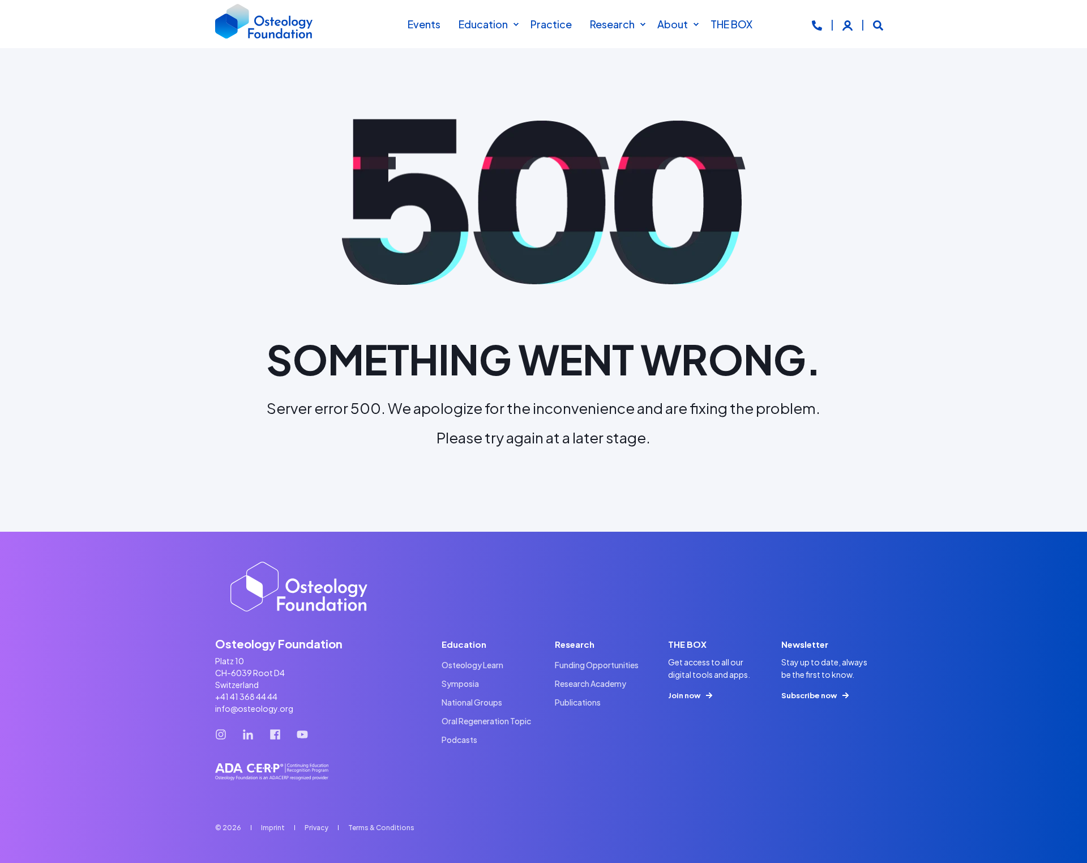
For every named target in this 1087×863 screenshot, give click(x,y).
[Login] (848, 24)
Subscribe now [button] (809, 695)
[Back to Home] (264, 24)
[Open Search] (878, 24)
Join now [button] (684, 695)
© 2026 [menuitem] (228, 827)
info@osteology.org (254, 708)
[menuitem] (515, 24)
